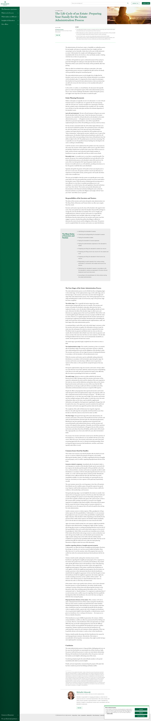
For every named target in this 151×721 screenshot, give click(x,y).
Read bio (79, 707)
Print (57, 35)
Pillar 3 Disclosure (96, 715)
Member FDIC (89, 715)
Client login (146, 3)
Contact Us (135, 3)
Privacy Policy (74, 715)
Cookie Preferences (103, 715)
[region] (126, 712)
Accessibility (83, 715)
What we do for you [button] (7, 13)
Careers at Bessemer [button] (7, 715)
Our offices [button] (4, 24)
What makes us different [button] (9, 17)
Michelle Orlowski (59, 29)
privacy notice (110, 713)
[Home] (5, 3)
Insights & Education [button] (8, 20)
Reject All (141, 712)
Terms (79, 715)
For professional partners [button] (9, 719)
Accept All (141, 709)
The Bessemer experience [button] (9, 9)
